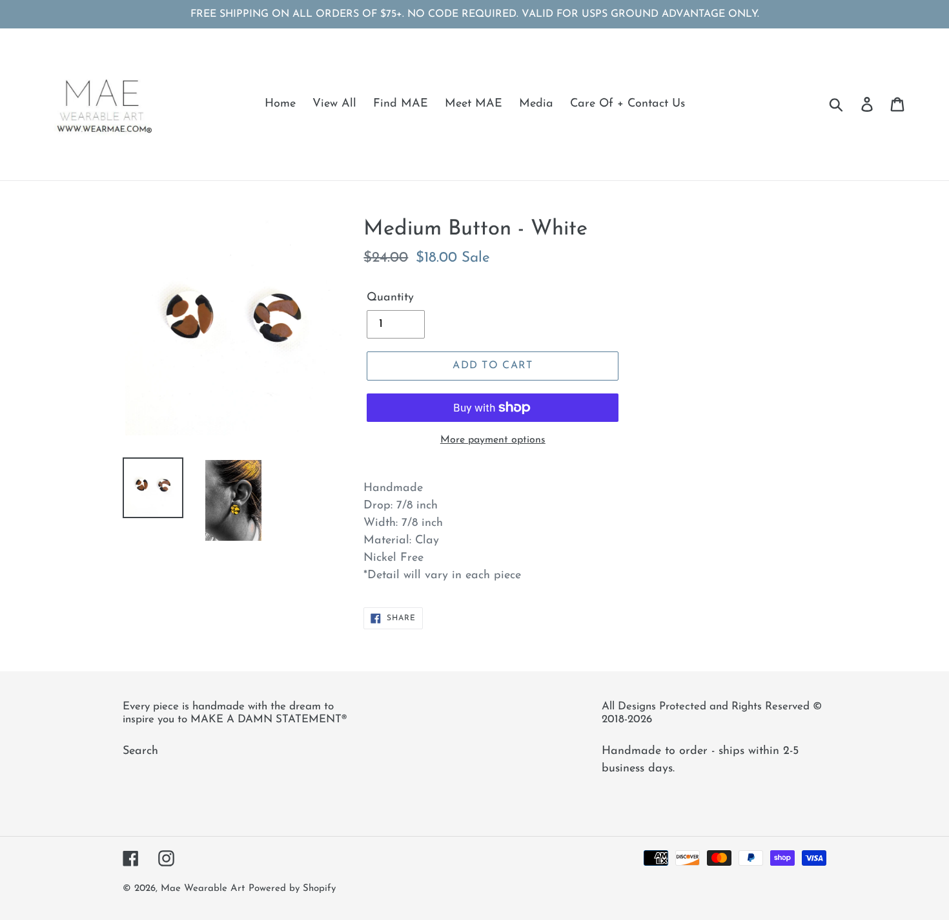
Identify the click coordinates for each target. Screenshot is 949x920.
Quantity (390, 298)
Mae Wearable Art (203, 889)
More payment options (493, 440)
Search (140, 751)
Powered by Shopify (292, 889)
